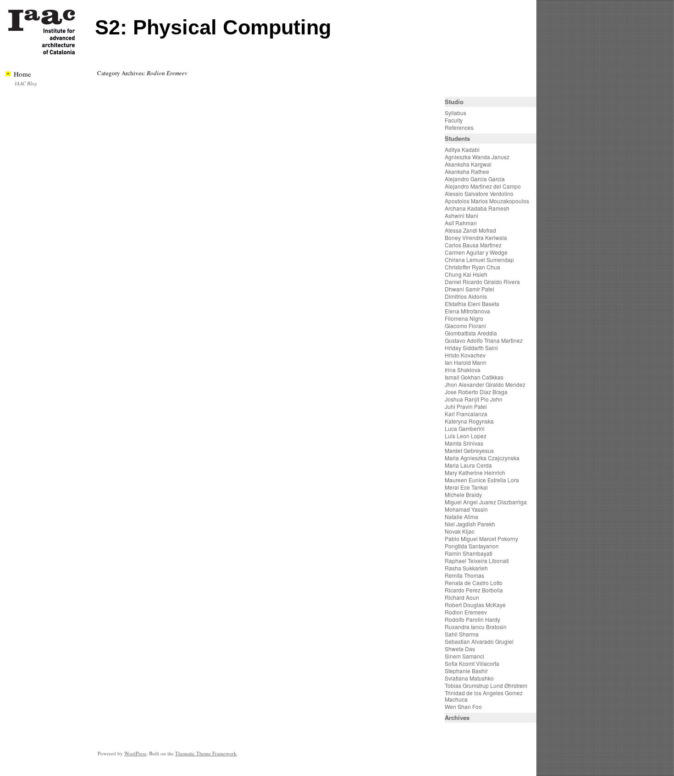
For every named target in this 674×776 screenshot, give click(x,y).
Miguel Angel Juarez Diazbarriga (486, 502)
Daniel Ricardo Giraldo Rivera (482, 281)
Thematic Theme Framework (206, 753)
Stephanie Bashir (466, 671)
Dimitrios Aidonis (466, 296)
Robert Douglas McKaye (475, 605)
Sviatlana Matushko (469, 678)
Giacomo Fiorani (465, 325)
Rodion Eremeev (466, 612)
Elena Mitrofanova (467, 311)
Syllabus (455, 113)
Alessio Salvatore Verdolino (479, 193)
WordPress (135, 753)
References (459, 127)
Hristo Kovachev (465, 355)
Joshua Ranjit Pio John (474, 399)
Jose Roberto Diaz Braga (476, 392)
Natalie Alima (461, 516)
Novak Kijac (460, 531)
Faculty (454, 120)
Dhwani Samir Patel (469, 289)
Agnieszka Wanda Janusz (477, 157)
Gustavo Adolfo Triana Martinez (484, 340)
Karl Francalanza (466, 414)
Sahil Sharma (462, 634)
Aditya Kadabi (462, 149)
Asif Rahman (461, 223)
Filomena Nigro (464, 318)
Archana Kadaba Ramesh (477, 208)
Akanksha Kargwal (468, 164)
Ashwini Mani (461, 215)
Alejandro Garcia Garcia (475, 179)
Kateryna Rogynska (469, 421)
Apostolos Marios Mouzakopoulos (487, 201)
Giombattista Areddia (471, 333)
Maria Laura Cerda (468, 465)
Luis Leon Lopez (465, 436)
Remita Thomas (464, 575)
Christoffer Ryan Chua (472, 267)
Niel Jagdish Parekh (470, 524)
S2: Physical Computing (213, 27)
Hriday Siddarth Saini (471, 348)
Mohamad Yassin (466, 509)
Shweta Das (460, 649)
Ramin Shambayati (468, 553)
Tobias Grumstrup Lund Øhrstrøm (486, 685)
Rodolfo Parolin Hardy (472, 619)
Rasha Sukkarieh (466, 568)
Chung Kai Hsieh (466, 274)
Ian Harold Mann (465, 362)
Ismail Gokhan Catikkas (474, 377)
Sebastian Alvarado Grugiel (479, 641)
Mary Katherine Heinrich (475, 472)
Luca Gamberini (465, 428)
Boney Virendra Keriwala (476, 237)
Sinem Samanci (464, 656)
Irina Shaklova (463, 370)
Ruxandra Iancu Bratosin (476, 627)
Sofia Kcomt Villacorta (472, 663)
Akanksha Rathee (467, 171)
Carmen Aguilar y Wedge (476, 252)
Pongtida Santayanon (472, 546)
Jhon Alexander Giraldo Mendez (485, 384)
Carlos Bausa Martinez (473, 245)
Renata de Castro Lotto (474, 582)
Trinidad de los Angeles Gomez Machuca (484, 696)
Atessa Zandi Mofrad (470, 230)
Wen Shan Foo (463, 706)
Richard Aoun (462, 597)
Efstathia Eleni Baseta (472, 303)
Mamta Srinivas (464, 443)
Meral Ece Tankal (466, 487)
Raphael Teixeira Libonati (477, 560)
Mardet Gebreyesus (469, 450)
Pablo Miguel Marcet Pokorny (481, 538)
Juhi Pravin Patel (466, 406)
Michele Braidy (463, 494)
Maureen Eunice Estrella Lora (482, 480)
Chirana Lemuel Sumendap (479, 259)
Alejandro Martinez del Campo (483, 186)
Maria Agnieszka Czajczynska (483, 458)
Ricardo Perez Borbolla (474, 590)
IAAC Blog (26, 83)
